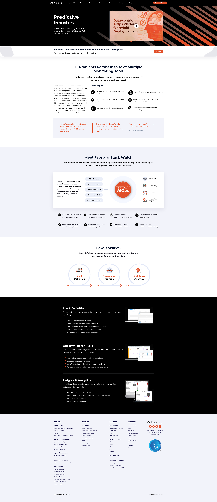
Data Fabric (58, 466)
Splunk (111, 444)
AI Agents (85, 425)
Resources (112, 3)
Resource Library (133, 433)
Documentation (132, 425)
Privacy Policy (59, 494)
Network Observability (116, 465)
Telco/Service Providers (116, 428)
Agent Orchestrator (61, 453)
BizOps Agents (86, 445)
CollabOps (85, 440)
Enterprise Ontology (60, 455)
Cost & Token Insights (60, 444)
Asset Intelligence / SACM (117, 467)
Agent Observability (59, 442)
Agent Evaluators (59, 446)
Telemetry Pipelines (59, 471)
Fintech (112, 433)
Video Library (132, 435)
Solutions (102, 3)
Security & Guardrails (59, 449)
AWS (111, 449)
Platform (82, 3)
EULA (68, 494)
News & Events (132, 440)
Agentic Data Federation (61, 460)
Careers (130, 445)
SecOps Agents (86, 443)
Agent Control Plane (62, 439)
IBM (111, 446)
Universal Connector (60, 474)
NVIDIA (112, 451)
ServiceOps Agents (87, 438)
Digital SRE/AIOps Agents (89, 430)
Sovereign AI (113, 463)
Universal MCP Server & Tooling (63, 463)
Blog (130, 3)
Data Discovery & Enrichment (62, 479)
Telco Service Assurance (117, 460)
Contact (130, 448)
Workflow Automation (60, 481)
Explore (158, 51)
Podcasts (131, 443)
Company (122, 3)
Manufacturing (114, 435)
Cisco (111, 442)
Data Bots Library (59, 469)
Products (92, 3)
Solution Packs (58, 484)
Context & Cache (59, 458)
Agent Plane (58, 425)
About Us (131, 430)
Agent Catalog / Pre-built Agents (63, 428)
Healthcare (113, 430)
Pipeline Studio (58, 476)
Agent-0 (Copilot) (87, 428)
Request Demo (160, 3)
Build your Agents (59, 430)
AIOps (111, 458)
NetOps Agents (86, 435)
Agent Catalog (73, 3)
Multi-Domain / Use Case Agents (63, 435)
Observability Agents (88, 433)
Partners (130, 438)
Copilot (56, 433)
